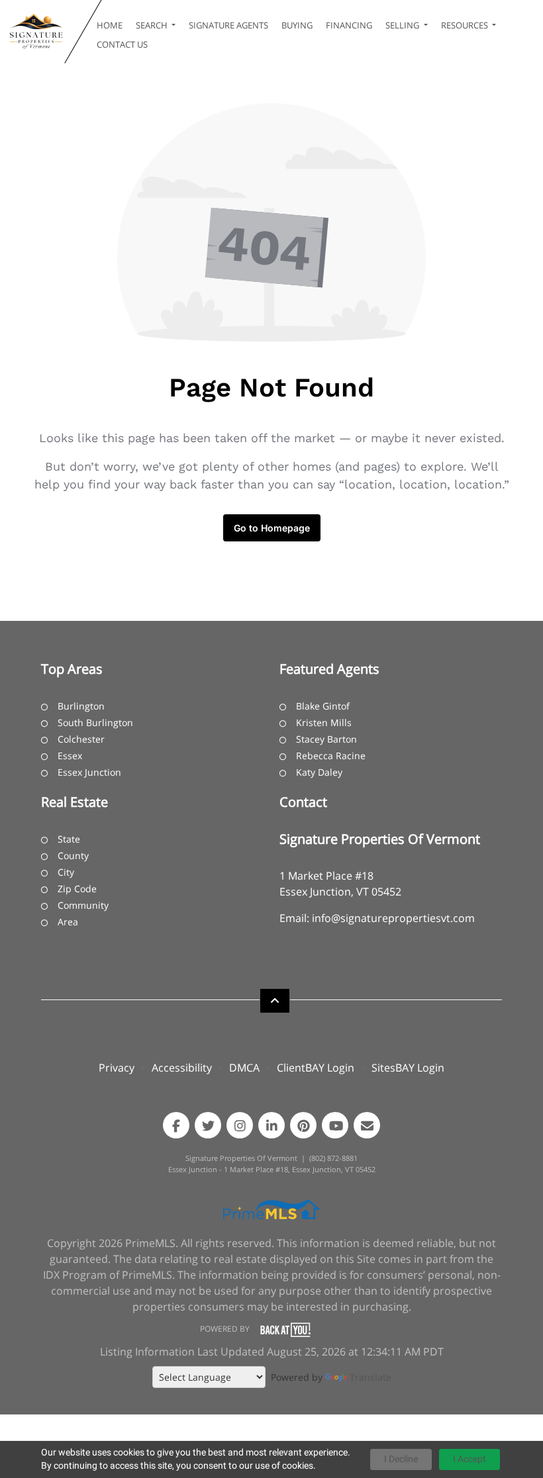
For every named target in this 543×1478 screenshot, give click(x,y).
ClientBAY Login (315, 1067)
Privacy (116, 1067)
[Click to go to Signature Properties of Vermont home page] (35, 31)
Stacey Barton (326, 739)
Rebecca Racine (331, 755)
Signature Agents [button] (228, 25)
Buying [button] (297, 25)
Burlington (81, 706)
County (73, 855)
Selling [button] (403, 25)
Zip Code (77, 888)
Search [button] (153, 25)
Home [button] (110, 25)
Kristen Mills (324, 722)
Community (83, 905)
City (66, 872)
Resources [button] (465, 25)
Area (68, 921)
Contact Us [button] (122, 44)
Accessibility (182, 1067)
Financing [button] (349, 25)
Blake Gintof (323, 706)
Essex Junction (89, 772)
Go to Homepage (272, 527)
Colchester (81, 739)
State (69, 839)
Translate (370, 1377)
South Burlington (95, 722)
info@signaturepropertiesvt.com (393, 918)
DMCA (244, 1067)
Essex (70, 755)
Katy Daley (319, 772)
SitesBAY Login (407, 1067)
